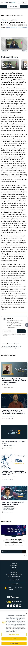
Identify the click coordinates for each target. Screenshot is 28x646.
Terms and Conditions (14, 576)
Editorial (14, 567)
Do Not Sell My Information (14, 574)
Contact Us (14, 569)
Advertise (14, 571)
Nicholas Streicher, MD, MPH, (10, 508)
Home (2, 15)
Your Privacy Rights (14, 580)
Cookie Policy (13, 631)
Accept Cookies (14, 643)
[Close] (26, 613)
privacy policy (8, 335)
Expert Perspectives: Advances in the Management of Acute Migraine (11, 347)
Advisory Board (14, 565)
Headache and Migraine (13, 343)
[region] (14, 628)
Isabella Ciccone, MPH (9, 445)
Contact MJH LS (14, 572)
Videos (3, 343)
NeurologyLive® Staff (9, 416)
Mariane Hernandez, (9, 506)
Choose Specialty (12, 6)
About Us (14, 563)
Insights (8, 15)
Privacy (14, 578)
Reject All (14, 639)
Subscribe (20, 331)
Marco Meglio (7, 384)
